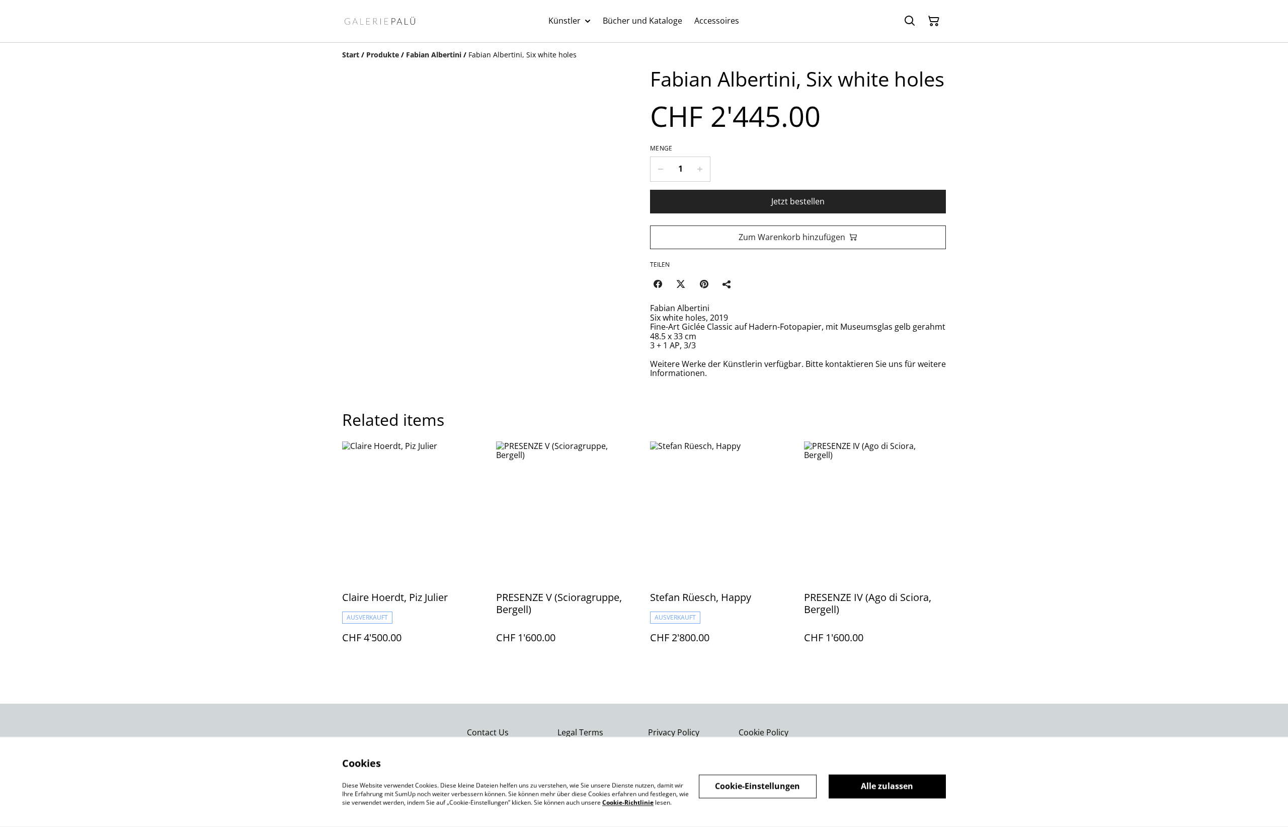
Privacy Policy (673, 732)
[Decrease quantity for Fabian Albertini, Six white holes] (660, 169)
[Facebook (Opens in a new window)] (657, 283)
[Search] (910, 21)
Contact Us (488, 732)
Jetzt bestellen (798, 201)
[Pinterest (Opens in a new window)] (703, 283)
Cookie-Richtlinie (628, 802)
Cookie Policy (763, 732)
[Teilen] (727, 283)
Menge (661, 148)
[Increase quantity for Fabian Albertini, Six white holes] (700, 169)
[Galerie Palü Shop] (380, 21)
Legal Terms (580, 732)
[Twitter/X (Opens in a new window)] (680, 283)
